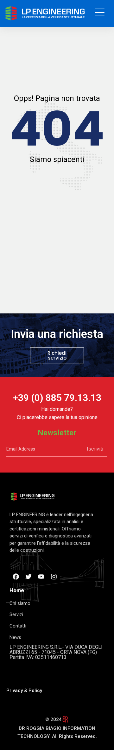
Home (17, 590)
